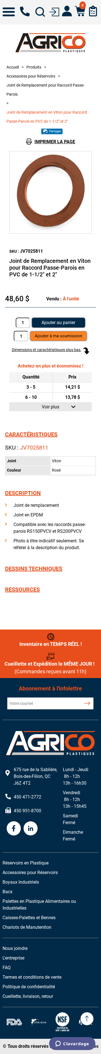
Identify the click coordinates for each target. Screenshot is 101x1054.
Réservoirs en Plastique (26, 863)
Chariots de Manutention (27, 927)
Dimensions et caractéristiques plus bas (46, 349)
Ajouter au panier (58, 322)
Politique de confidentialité (29, 986)
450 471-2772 (25, 11)
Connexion (54, 11)
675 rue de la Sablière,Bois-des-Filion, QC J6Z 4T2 (35, 776)
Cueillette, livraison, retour (28, 996)
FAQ (7, 967)
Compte (67, 11)
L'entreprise (13, 958)
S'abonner (87, 703)
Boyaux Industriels (21, 882)
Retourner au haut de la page (87, 1019)
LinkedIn (31, 828)
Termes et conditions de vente (32, 977)
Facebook (14, 828)
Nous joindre (15, 948)
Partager (54, 131)
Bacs (7, 891)
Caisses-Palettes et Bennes (29, 917)
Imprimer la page (55, 141)
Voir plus (50, 407)
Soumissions (93, 11)
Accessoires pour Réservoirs (30, 872)
